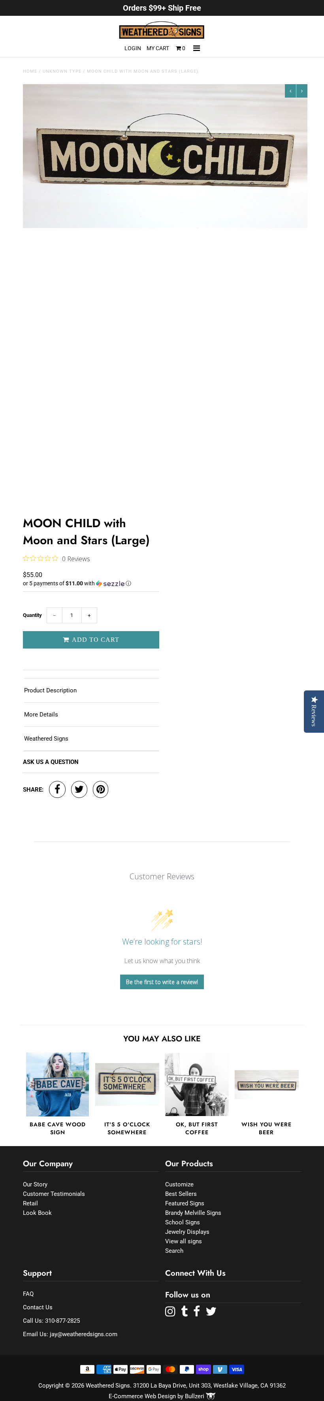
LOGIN (132, 48)
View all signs (183, 1241)
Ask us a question (51, 762)
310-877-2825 (62, 1320)
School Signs (182, 1222)
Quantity (32, 615)
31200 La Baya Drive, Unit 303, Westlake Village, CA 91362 (209, 1385)
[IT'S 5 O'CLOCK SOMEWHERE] (127, 1084)
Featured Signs (184, 1203)
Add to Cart (94, 639)
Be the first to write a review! (162, 982)
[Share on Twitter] (79, 789)
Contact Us (38, 1307)
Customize (179, 1184)
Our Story (35, 1184)
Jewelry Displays (187, 1231)
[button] (91, 583)
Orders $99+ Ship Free (162, 8)
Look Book (37, 1212)
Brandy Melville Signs (193, 1212)
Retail (30, 1203)
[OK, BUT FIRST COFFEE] (197, 1084)
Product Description (50, 690)
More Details (41, 714)
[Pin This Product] (100, 789)
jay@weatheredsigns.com (83, 1334)
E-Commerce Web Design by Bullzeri (157, 1396)
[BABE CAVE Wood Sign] (58, 1084)
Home (30, 71)
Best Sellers (181, 1193)
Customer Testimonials (54, 1193)
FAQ (28, 1293)
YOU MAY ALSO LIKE (162, 1039)
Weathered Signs (46, 738)
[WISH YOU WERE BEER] (267, 1084)
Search (174, 1250)
